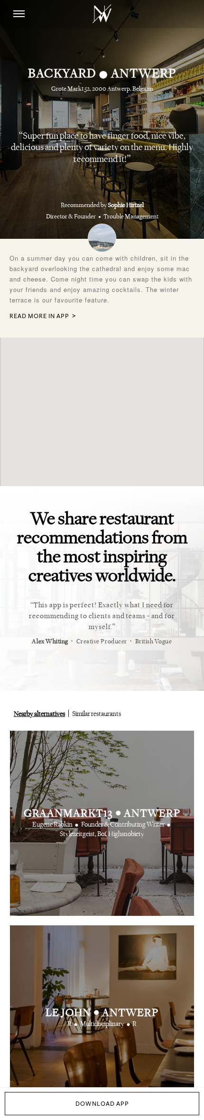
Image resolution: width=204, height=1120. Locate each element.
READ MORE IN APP (39, 316)
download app (102, 1104)
